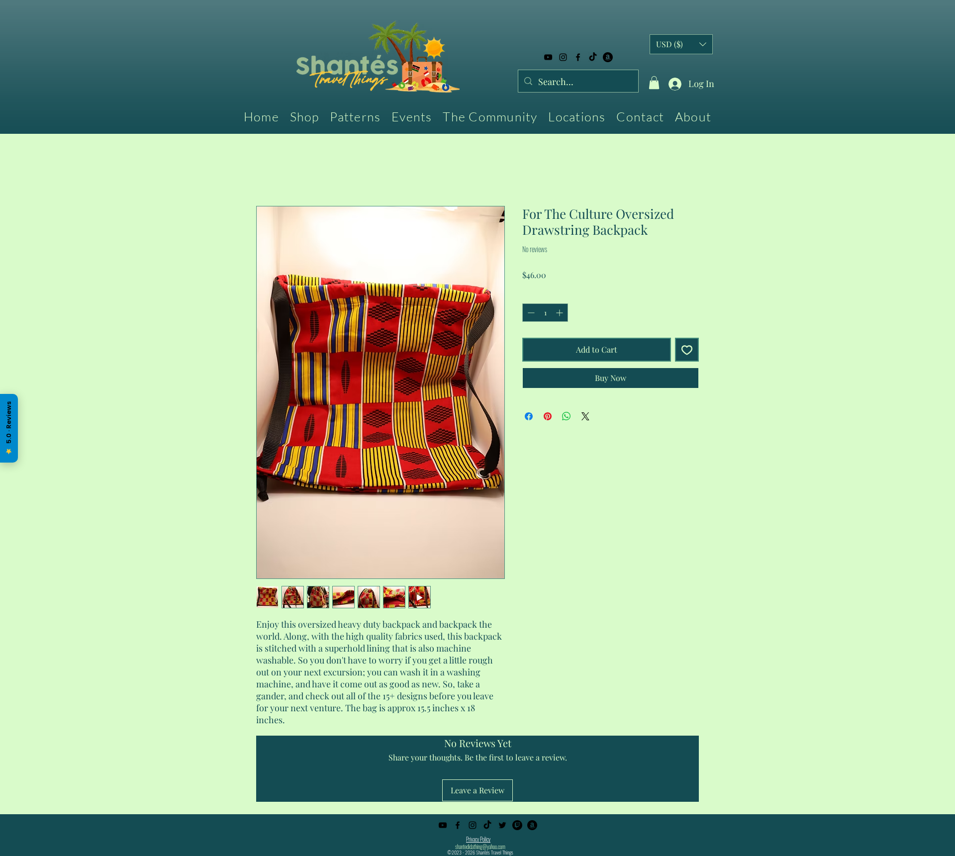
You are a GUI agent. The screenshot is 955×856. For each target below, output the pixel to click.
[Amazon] (608, 57)
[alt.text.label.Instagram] (563, 57)
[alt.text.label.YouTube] (548, 57)
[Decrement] (530, 312)
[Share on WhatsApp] (567, 416)
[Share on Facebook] (529, 416)
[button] (654, 82)
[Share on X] (585, 416)
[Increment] (560, 312)
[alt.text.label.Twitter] (502, 825)
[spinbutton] (545, 312)
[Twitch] (517, 825)
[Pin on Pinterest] (548, 416)
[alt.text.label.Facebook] (578, 57)
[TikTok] (593, 57)
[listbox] (681, 44)
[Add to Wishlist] (687, 350)
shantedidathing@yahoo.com (480, 847)
